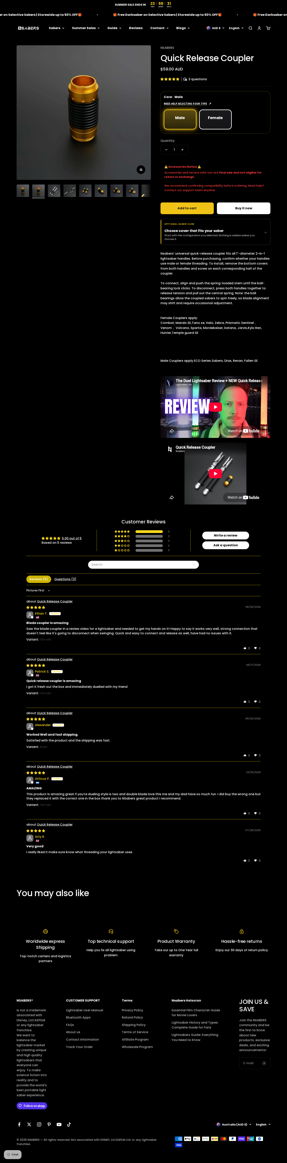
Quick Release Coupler (55, 601)
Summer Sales (84, 28)
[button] (170, 79)
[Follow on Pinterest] (49, 1124)
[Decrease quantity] (166, 149)
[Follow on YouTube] (59, 1124)
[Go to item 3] (54, 191)
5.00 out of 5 (72, 538)
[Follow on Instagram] (39, 1124)
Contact (157, 28)
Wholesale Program (137, 1047)
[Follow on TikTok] (69, 1124)
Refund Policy (132, 1017)
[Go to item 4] (69, 191)
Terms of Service (135, 1032)
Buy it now (243, 208)
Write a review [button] (225, 535)
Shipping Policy (134, 1025)
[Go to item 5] (85, 191)
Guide (112, 28)
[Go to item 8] (132, 191)
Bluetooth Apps (78, 1017)
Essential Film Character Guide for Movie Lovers (196, 1013)
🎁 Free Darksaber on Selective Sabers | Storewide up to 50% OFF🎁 (143, 14)
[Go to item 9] (148, 191)
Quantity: (167, 140)
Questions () (65, 579)
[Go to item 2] (38, 191)
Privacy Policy (132, 1010)
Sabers (54, 28)
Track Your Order (79, 1047)
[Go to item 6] (101, 191)
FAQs (70, 1025)
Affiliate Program (135, 1039)
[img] (35, 607)
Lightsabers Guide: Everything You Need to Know (195, 1037)
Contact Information (82, 1039)
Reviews (136, 28)
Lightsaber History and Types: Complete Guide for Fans (195, 1025)
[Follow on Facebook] (19, 1124)
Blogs (181, 28)
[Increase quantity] (182, 149)
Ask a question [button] (225, 545)
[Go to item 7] (116, 191)
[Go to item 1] (23, 191)
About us (73, 1032)
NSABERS (167, 47)
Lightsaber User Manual (84, 1010)
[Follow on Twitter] (29, 1124)
